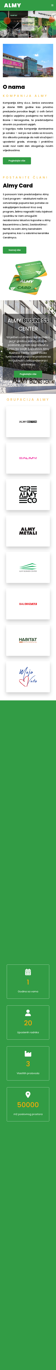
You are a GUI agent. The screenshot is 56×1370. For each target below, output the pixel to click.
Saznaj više (15, 250)
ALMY (12, 5)
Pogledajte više (17, 160)
